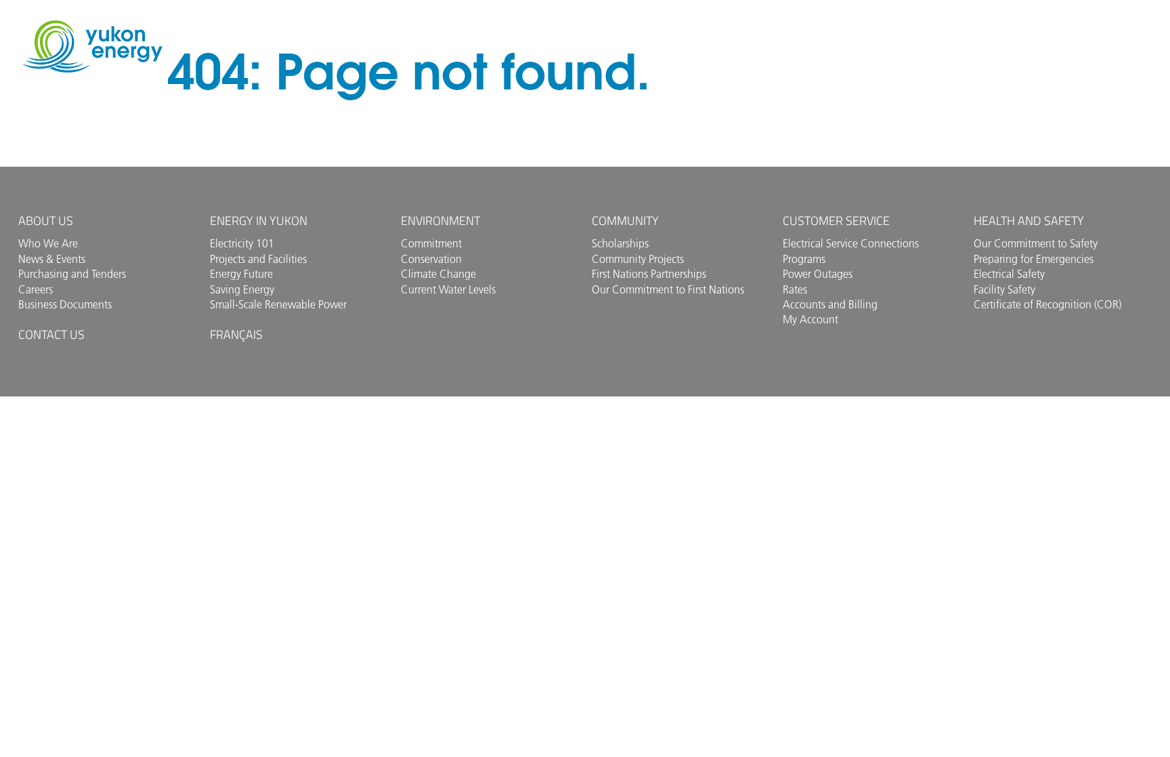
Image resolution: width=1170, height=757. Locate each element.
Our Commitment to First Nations (668, 289)
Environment (440, 220)
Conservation (431, 259)
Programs (804, 259)
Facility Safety (1004, 289)
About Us (45, 220)
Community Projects (638, 259)
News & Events (51, 259)
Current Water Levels (448, 289)
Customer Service (836, 220)
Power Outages (817, 274)
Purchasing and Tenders (72, 274)
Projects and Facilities (258, 259)
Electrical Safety (1009, 274)
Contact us (51, 334)
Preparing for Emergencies (1033, 259)
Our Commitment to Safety (1036, 243)
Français (236, 334)
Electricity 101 (242, 243)
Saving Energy (242, 289)
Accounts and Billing (830, 304)
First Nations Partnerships (649, 274)
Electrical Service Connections (851, 243)
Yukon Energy (92, 46)
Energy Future (241, 274)
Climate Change (438, 274)
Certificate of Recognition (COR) (1047, 304)
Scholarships (620, 243)
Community (625, 220)
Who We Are (48, 243)
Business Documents (65, 304)
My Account (810, 319)
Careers (35, 289)
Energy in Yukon (258, 220)
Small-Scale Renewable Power (278, 304)
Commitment (431, 243)
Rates (795, 289)
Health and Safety (1029, 220)
